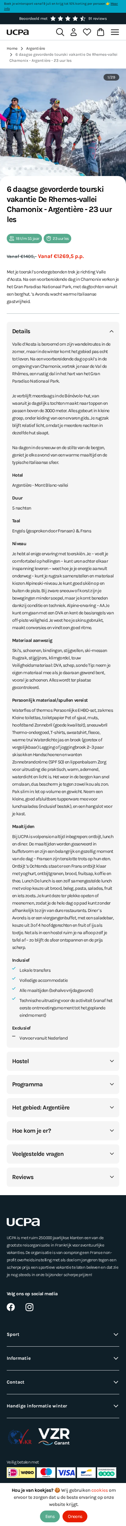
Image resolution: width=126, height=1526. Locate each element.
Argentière (35, 48)
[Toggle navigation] (116, 32)
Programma (27, 1084)
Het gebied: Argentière (41, 1107)
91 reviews (97, 18)
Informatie (19, 1358)
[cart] (100, 32)
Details (21, 331)
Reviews (23, 1177)
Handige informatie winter (37, 1406)
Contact (16, 1382)
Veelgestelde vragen (38, 1154)
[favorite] (87, 32)
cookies (100, 1490)
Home (12, 48)
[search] (60, 32)
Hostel (20, 1061)
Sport (13, 1334)
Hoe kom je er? (31, 1130)
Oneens (75, 1516)
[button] (4, 168)
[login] (73, 32)
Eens (49, 1516)
